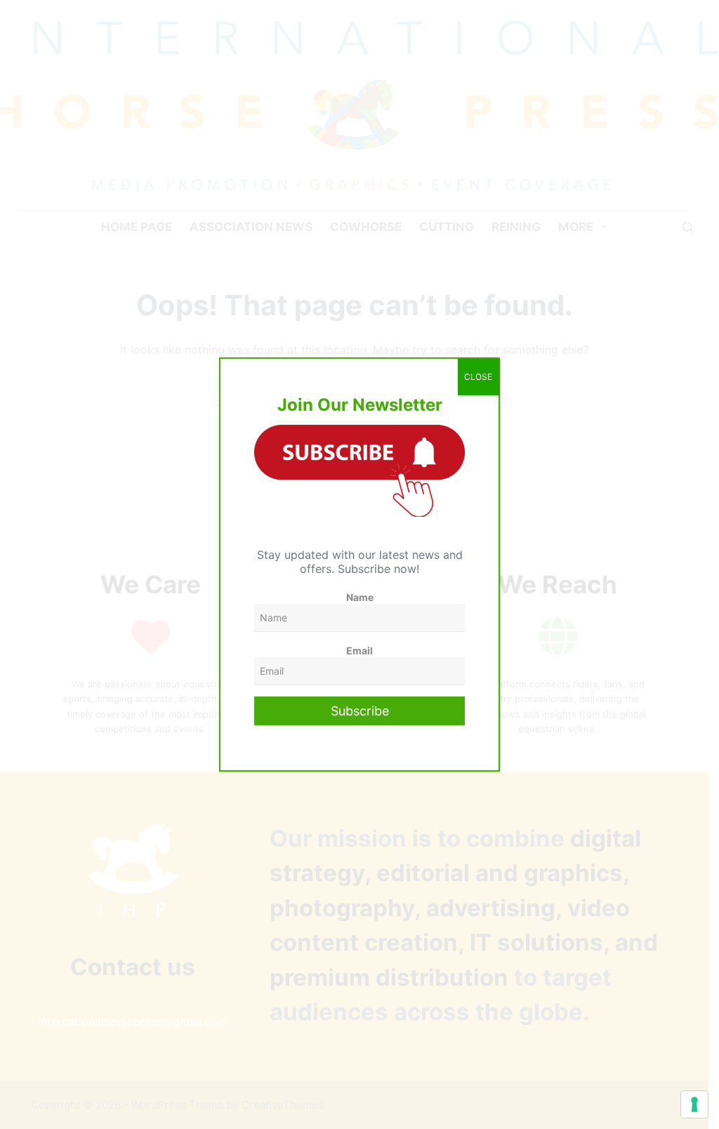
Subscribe (360, 711)
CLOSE (478, 376)
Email (359, 650)
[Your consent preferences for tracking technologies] (694, 1104)
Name (360, 597)
